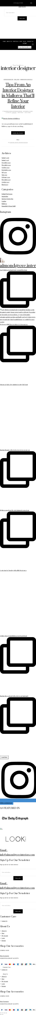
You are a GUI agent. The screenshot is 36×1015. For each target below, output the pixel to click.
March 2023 (5, 184)
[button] (18, 967)
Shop (3, 979)
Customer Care (7, 967)
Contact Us (4, 969)
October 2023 (5, 182)
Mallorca (16, 79)
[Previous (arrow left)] (0, 1014)
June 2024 (4, 175)
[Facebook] (3, 3)
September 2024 (6, 170)
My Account (5, 981)
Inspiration (5, 196)
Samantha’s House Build (26, 79)
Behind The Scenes (7, 194)
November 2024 (6, 165)
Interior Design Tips (8, 79)
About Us (9, 41)
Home (4, 41)
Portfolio (16, 41)
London (14, 112)
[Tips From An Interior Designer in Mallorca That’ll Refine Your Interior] (18, 118)
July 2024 (4, 172)
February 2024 (6, 177)
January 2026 (5, 158)
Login (3, 984)
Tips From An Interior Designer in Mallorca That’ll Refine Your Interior (18, 95)
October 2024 (5, 167)
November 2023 (6, 180)
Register (4, 986)
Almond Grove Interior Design (13, 111)
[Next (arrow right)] (2, 1014)
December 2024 (6, 163)
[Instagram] (4, 3)
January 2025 (5, 160)
